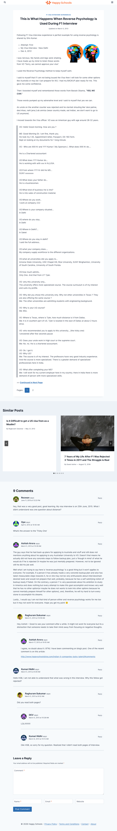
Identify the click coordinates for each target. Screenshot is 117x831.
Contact (85, 824)
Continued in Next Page (31, 382)
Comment (19, 770)
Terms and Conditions (69, 824)
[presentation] (87, 433)
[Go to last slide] (6, 443)
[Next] (110, 443)
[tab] (54, 473)
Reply (100, 498)
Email (48, 801)
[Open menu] (112, 2)
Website (80, 801)
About (93, 824)
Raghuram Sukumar (16, 429)
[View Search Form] (5, 2)
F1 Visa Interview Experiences (58, 15)
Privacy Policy (50, 824)
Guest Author (71, 464)
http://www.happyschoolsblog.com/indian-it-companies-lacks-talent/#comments (58, 656)
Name (17, 801)
